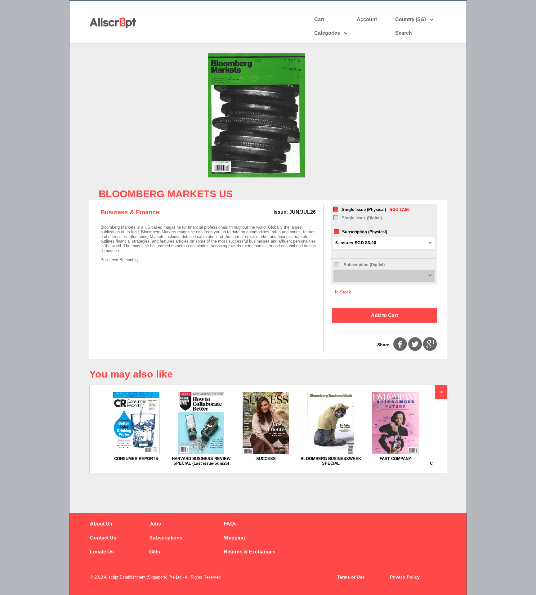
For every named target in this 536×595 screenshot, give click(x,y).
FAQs (230, 523)
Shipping (234, 537)
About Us (101, 523)
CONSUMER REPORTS (136, 458)
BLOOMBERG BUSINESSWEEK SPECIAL (331, 461)
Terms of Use (351, 577)
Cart (319, 19)
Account (367, 19)
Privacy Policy (405, 577)
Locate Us (102, 551)
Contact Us (103, 537)
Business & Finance (129, 212)
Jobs (155, 523)
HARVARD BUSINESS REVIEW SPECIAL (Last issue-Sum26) (201, 461)
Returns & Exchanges (249, 551)
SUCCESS (266, 458)
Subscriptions (165, 537)
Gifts (154, 551)
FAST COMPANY (395, 458)
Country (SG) (410, 19)
